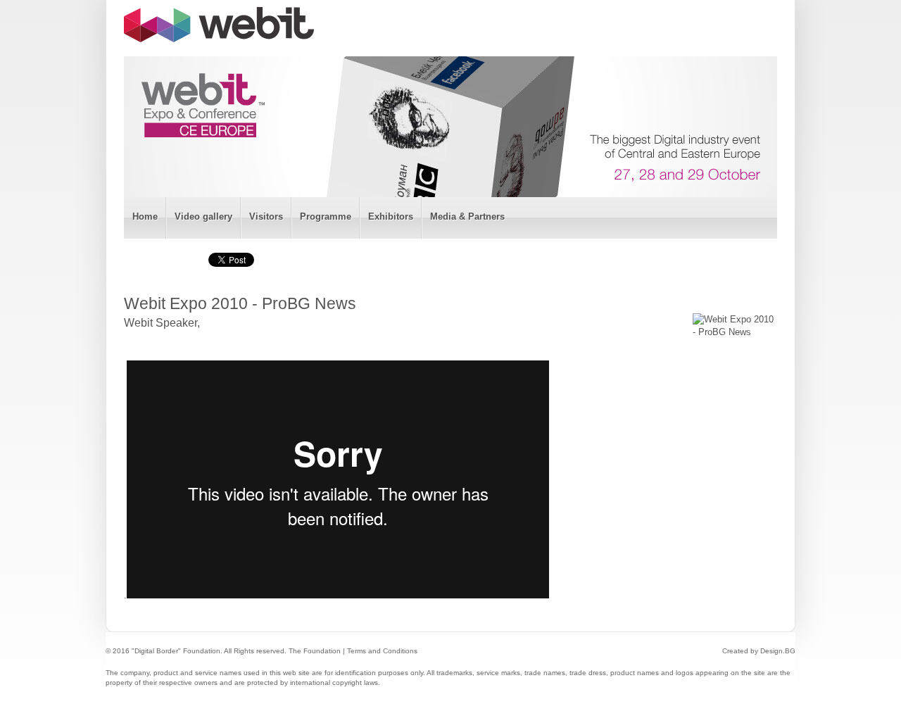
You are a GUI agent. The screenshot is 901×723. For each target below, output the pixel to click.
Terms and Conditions (382, 651)
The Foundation (315, 651)
